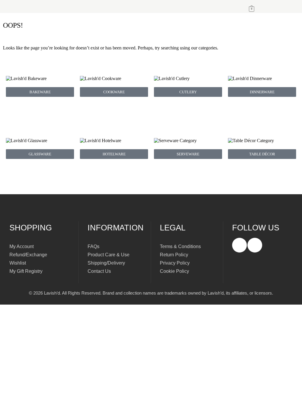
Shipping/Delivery (106, 262)
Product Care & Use (108, 254)
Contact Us (99, 271)
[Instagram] (254, 245)
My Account (21, 246)
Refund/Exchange (28, 254)
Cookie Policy (174, 271)
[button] (117, 6)
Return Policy (174, 254)
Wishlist (17, 262)
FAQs (93, 246)
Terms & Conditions (180, 246)
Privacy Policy (175, 262)
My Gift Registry (25, 271)
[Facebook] (239, 245)
